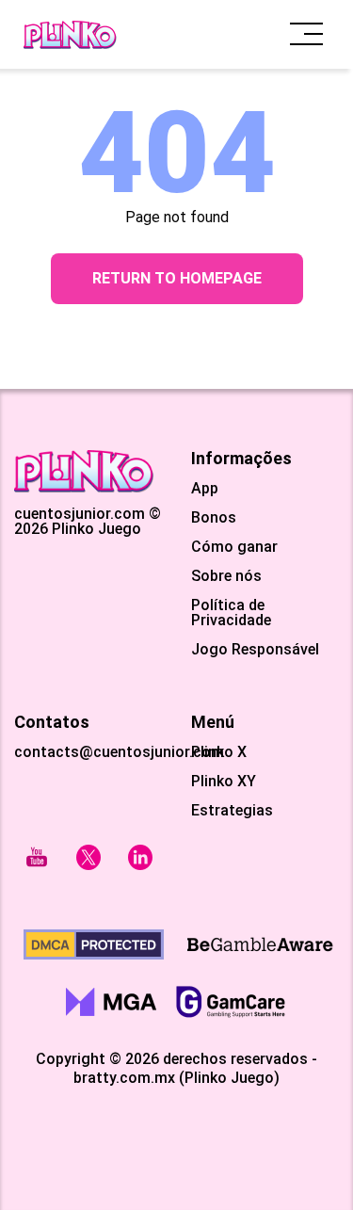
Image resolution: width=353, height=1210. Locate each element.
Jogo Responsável (255, 649)
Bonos (213, 517)
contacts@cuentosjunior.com (119, 752)
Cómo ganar (234, 547)
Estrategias (232, 810)
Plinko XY (223, 781)
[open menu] (306, 34)
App (204, 488)
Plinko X (219, 752)
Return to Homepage (177, 278)
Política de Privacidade (231, 613)
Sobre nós (226, 576)
